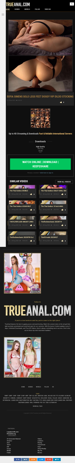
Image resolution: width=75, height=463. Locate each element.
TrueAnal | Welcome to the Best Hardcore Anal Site (18, 4)
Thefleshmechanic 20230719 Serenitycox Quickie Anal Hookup (52, 223)
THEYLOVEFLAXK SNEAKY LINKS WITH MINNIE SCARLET (21, 223)
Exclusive (44, 398)
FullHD (37, 9)
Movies (40, 452)
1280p (10, 395)
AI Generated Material (14, 439)
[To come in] (3, 9)
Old (8, 446)
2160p (23, 395)
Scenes (17, 9)
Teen (47, 402)
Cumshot (19, 398)
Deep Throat (27, 398)
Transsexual (41, 444)
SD (44, 402)
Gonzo (60, 398)
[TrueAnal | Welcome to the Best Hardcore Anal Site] (3, 3)
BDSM (9, 450)
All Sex (34, 395)
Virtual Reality (42, 448)
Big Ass (50, 395)
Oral (31, 402)
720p (30, 395)
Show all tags (37, 406)
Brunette (6, 398)
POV (41, 402)
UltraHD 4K (53, 402)
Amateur (40, 395)
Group (9, 448)
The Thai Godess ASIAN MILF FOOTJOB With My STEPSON (20, 207)
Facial (50, 398)
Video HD (48, 9)
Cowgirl (13, 398)
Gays (39, 446)
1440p (14, 395)
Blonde (61, 395)
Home (8, 9)
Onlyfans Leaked (23, 402)
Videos (40, 439)
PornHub (36, 402)
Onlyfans (69, 400)
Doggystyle (36, 398)
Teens (9, 444)
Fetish (9, 452)
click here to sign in (46, 173)
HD (70, 398)
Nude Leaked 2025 (48, 400)
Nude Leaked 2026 (59, 400)
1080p (6, 395)
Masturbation (24, 400)
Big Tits (56, 395)
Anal (45, 395)
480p (26, 395)
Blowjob (67, 395)
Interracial (7, 400)
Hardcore (66, 398)
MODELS (27, 9)
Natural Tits (37, 400)
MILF (31, 400)
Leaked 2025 (15, 400)
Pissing (40, 442)
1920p (18, 395)
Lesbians (40, 441)
